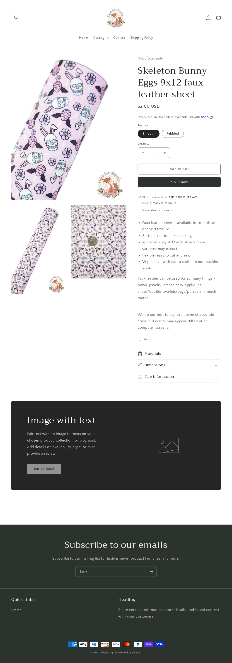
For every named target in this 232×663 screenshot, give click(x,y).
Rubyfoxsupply (109, 652)
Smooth (149, 133)
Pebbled (173, 133)
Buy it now (179, 182)
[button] (16, 18)
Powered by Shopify (129, 652)
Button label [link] (44, 469)
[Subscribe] (152, 571)
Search (16, 610)
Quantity (143, 143)
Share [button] (147, 339)
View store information (159, 210)
